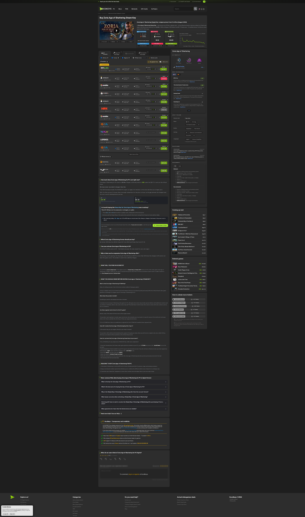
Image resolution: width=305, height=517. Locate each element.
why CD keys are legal (130, 430)
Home (99, 13)
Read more (192, 81)
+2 (189, 110)
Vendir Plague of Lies (189, 270)
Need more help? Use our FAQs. (110, 413)
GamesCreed (177, 93)
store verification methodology (129, 428)
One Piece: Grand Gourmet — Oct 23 (189, 249)
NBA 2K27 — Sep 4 (189, 224)
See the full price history (149, 228)
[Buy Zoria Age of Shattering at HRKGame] (107, 109)
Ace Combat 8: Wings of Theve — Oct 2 (189, 237)
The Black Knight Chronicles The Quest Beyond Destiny (189, 285)
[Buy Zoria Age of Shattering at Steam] (107, 170)
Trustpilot (146, 435)
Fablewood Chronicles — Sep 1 (189, 214)
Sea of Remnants (189, 266)
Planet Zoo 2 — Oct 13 (189, 240)
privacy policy (17, 510)
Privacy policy (233, 500)
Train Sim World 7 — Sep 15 (189, 227)
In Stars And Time (189, 279)
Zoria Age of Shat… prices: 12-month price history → (194, 46)
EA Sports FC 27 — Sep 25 (189, 230)
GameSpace (177, 101)
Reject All (12, 514)
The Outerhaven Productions (181, 85)
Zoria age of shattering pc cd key (116, 13)
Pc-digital (104, 13)
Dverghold (189, 276)
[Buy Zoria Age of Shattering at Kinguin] (107, 78)
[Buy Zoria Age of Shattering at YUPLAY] (107, 132)
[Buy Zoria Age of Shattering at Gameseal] (107, 93)
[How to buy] (167, 77)
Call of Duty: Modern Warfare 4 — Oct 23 (189, 246)
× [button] (206, 1)
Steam (154, 22)
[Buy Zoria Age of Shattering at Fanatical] (107, 162)
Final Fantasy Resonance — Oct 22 (189, 243)
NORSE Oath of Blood (189, 263)
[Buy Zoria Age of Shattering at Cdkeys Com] (107, 140)
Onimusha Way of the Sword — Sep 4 (189, 221)
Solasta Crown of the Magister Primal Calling (189, 273)
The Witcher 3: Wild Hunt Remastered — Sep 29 (189, 233)
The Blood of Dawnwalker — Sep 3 (189, 218)
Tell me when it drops (161, 225)
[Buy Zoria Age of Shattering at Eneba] (107, 85)
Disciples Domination (189, 289)
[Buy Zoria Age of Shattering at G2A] (107, 124)
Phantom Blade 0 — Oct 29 (189, 253)
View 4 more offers (133, 154)
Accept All (5, 514)
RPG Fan (176, 78)
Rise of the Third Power (189, 282)
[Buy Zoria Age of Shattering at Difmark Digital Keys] (108, 68)
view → (202, 67)
